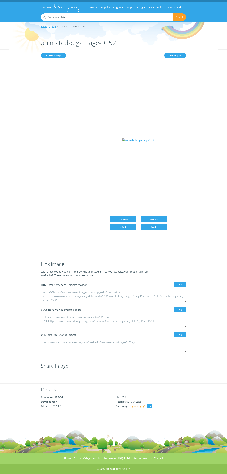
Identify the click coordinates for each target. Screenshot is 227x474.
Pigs (54, 26)
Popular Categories (112, 7)
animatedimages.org (60, 7)
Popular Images (136, 7)
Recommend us (175, 7)
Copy (180, 284)
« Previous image (53, 55)
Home (93, 7)
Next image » (175, 55)
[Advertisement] (63, 112)
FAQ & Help (155, 7)
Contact (158, 458)
